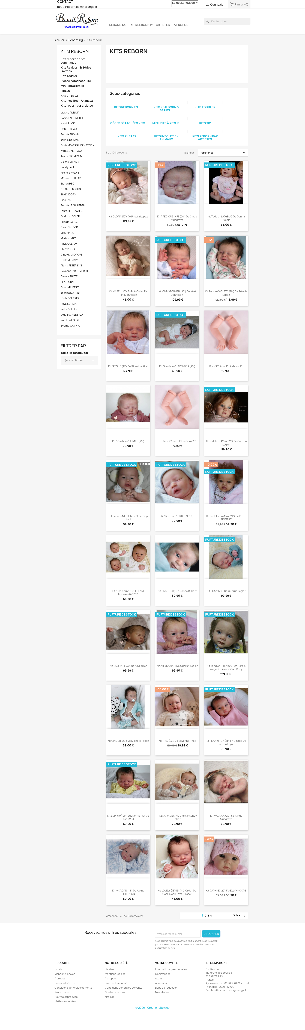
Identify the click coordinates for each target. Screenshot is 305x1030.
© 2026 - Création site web (152, 1008)
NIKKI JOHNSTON (71, 189)
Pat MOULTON (69, 243)
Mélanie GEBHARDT (72, 178)
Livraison (60, 969)
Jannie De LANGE (71, 140)
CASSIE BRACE (69, 129)
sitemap (110, 996)
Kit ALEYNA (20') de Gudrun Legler (177, 666)
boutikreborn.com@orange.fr (77, 7)
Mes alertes (162, 992)
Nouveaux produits (66, 996)
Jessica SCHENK (70, 292)
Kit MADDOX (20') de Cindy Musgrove (226, 817)
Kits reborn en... (127, 107)
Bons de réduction (166, 987)
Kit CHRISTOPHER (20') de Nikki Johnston (177, 293)
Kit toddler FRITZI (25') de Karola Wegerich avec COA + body (226, 667)
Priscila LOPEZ (69, 221)
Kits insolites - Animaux (77, 101)
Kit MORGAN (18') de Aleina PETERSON (128, 892)
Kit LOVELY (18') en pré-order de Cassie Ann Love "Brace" (177, 892)
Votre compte (166, 963)
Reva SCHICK (68, 303)
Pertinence (223, 153)
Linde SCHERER (70, 298)
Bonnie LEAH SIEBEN (73, 205)
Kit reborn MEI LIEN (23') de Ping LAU (128, 517)
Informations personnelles (171, 969)
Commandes (163, 974)
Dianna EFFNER (70, 161)
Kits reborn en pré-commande (74, 60)
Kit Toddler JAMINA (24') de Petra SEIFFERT (226, 517)
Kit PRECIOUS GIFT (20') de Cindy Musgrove (177, 218)
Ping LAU (66, 200)
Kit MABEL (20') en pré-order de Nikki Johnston (128, 293)
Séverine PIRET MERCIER (75, 271)
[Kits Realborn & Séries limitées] (166, 102)
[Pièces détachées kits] (127, 118)
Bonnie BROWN (70, 134)
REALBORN (67, 282)
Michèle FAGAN (70, 172)
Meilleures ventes (65, 1001)
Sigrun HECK (68, 183)
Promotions (62, 992)
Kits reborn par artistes (150, 25)
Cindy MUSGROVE (71, 254)
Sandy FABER (68, 167)
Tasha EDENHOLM (71, 156)
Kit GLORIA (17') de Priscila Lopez (128, 216)
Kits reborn (75, 51)
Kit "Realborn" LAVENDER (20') (177, 366)
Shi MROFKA (68, 249)
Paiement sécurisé (66, 983)
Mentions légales (65, 974)
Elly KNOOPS (68, 194)
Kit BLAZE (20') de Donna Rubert (177, 591)
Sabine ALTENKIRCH (73, 118)
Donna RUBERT (70, 287)
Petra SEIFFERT (70, 309)
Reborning (117, 25)
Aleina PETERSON (71, 265)
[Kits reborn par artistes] (205, 131)
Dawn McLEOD (69, 227)
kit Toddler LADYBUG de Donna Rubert (226, 218)
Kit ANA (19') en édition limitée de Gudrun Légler (226, 742)
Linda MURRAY (69, 260)
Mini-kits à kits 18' (73, 86)
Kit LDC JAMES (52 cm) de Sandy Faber (177, 817)
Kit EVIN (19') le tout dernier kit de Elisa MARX (128, 817)
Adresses (161, 983)
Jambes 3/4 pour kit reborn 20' (177, 441)
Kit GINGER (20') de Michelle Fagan (128, 740)
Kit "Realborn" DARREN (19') (177, 516)
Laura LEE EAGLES (71, 211)
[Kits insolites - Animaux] (166, 131)
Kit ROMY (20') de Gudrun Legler (226, 591)
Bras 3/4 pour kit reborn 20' (226, 366)
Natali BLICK (68, 123)
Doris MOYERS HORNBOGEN (77, 145)
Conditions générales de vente (73, 987)
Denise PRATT (69, 276)
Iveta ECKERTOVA (71, 150)
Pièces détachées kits (76, 81)
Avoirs (159, 978)
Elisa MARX (67, 232)
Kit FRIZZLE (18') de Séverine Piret (128, 366)
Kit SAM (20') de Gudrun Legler (128, 666)
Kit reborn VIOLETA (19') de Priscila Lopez (226, 293)
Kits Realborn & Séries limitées (76, 69)
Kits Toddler (69, 76)
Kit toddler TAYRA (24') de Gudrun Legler (226, 442)
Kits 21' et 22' (70, 96)
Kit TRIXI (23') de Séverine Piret (177, 740)
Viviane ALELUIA (70, 112)
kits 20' (66, 91)
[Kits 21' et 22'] (127, 131)
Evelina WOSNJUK (71, 325)
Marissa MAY (68, 238)
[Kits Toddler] (205, 102)
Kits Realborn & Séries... (166, 108)
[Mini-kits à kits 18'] (166, 118)
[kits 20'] (205, 118)
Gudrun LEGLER (70, 216)
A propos (181, 25)
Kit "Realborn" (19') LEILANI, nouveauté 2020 (128, 592)
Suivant (240, 916)
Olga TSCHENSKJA (72, 314)
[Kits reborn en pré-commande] (127, 102)
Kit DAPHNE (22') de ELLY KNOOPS (226, 890)
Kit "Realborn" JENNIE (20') (128, 441)
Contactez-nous (115, 992)
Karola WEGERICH (71, 320)
